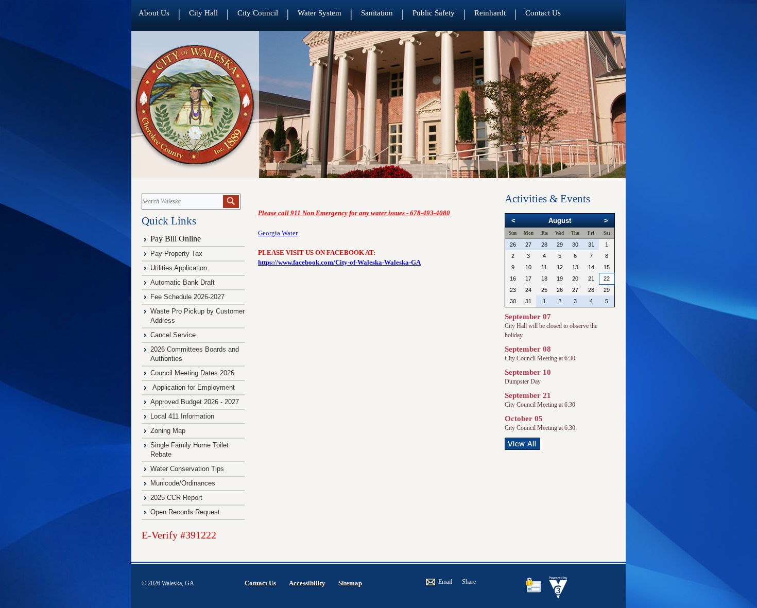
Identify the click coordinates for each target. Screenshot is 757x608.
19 (560, 278)
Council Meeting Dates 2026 (192, 373)
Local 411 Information (182, 416)
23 (513, 290)
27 (528, 244)
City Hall (203, 13)
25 (544, 290)
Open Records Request (185, 512)
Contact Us (543, 13)
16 (513, 278)
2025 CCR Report (176, 497)
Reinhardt (490, 13)
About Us (154, 13)
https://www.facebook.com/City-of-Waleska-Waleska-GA (339, 262)
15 (607, 267)
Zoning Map (167, 431)
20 (575, 278)
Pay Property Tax (176, 253)
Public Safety (433, 13)
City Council (257, 13)
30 (575, 244)
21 (591, 278)
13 (575, 267)
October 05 (524, 418)
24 (528, 290)
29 (560, 244)
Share (469, 581)
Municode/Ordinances (183, 483)
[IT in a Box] (555, 596)
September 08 (528, 349)
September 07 (528, 316)
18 (544, 278)
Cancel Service (173, 335)
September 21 (528, 395)
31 (591, 244)
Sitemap (350, 583)
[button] (231, 201)
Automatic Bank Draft (183, 282)
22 (607, 278)
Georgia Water (278, 233)
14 (591, 267)
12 (560, 267)
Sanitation (377, 13)
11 (544, 267)
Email (445, 581)
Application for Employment (193, 387)
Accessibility (307, 583)
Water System (319, 13)
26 (513, 244)
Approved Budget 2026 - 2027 (194, 402)
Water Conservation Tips (187, 469)
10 (528, 267)
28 (544, 244)
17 (528, 278)
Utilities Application (178, 268)
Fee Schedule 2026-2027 (187, 297)
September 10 (528, 372)
